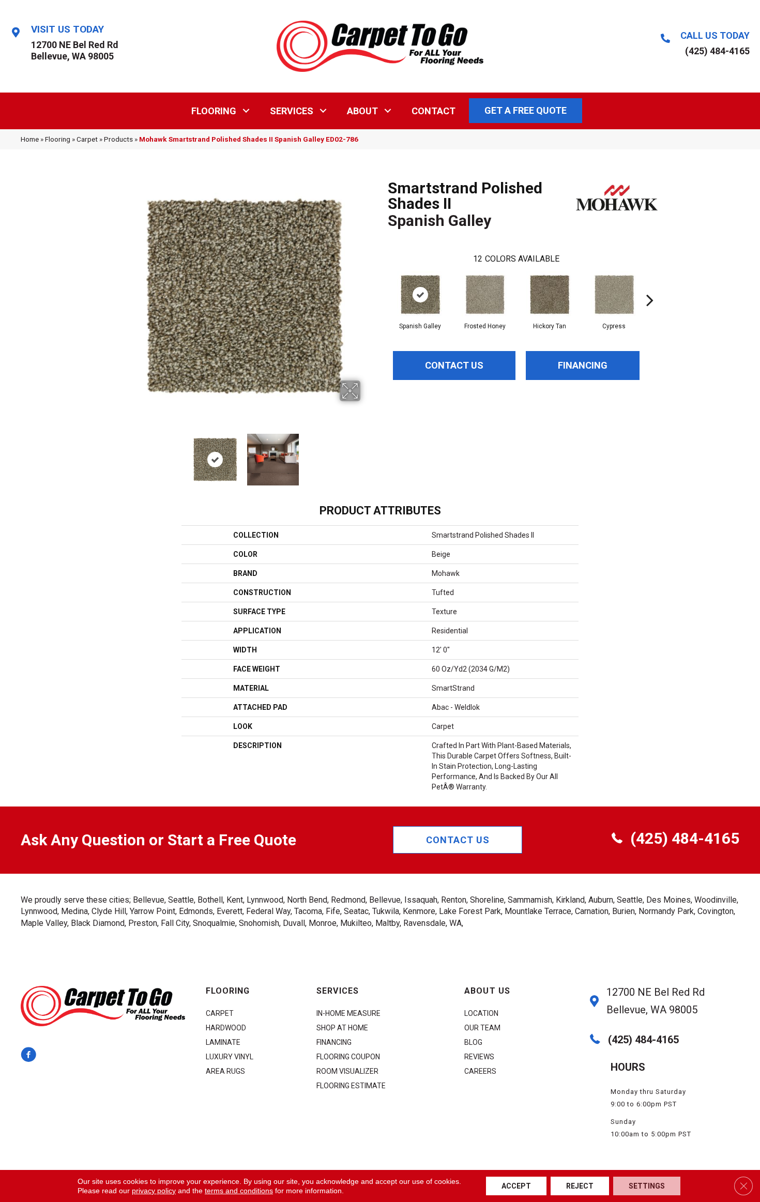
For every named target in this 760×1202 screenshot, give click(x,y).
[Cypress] (614, 295)
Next (367, 454)
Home (30, 139)
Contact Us (454, 365)
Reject (580, 1186)
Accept (516, 1186)
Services (291, 110)
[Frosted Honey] (485, 295)
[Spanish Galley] (420, 295)
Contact (433, 110)
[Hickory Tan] (549, 295)
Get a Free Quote (525, 110)
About (362, 110)
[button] (246, 111)
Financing (582, 365)
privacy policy (154, 1190)
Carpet (87, 139)
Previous (120, 454)
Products (118, 139)
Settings (647, 1186)
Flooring (213, 110)
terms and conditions (239, 1190)
